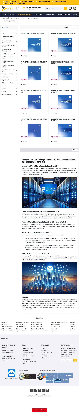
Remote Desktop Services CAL (9, 70)
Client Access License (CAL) (7, 37)
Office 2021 (4, 322)
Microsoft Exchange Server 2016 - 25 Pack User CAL (34, 120)
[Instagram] (47, 390)
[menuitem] (59, 1)
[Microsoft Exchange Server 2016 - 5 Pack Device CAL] (64, 73)
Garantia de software (28, 352)
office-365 (44, 350)
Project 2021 (54, 328)
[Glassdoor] (39, 390)
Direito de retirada (27, 359)
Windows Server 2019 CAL (22, 322)
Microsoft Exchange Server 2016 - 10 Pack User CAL (34, 91)
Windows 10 (73, 328)
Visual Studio (5, 77)
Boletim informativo (47, 352)
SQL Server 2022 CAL (21, 328)
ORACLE (4, 91)
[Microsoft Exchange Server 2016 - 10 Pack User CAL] (34, 102)
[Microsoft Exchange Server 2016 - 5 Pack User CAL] (34, 73)
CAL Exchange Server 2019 (8, 57)
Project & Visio (5, 80)
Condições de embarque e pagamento (29, 356)
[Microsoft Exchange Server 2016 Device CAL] (64, 45)
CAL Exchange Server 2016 (8, 61)
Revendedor (25, 350)
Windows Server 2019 (6, 328)
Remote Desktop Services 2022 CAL (39, 331)
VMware (72, 331)
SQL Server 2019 (20, 326)
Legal (43, 348)
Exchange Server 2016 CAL (37, 328)
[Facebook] (31, 390)
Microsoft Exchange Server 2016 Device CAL (63, 33)
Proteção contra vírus (7, 94)
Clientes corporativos (28, 348)
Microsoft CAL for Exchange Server (6, 50)
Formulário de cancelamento (29, 361)
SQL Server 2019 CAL (21, 331)
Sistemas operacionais (8, 83)
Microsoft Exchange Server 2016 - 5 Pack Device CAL (62, 62)
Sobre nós (44, 354)
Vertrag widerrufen (40, 410)
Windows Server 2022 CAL (7, 331)
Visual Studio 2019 (55, 326)
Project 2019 (54, 331)
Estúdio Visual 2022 (55, 324)
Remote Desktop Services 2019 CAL (59, 322)
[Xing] (35, 390)
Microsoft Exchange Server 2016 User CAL (32, 33)
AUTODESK (5, 88)
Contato (25, 354)
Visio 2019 (72, 324)
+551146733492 (7, 356)
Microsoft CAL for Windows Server (7, 41)
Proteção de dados (46, 356)
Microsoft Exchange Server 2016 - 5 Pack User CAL (34, 62)
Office (3, 30)
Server (3, 33)
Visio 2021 (72, 322)
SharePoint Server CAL (8, 74)
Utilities (4, 85)
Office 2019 (4, 324)
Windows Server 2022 (6, 326)
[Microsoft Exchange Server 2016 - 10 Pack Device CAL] (64, 102)
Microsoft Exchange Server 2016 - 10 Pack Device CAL (63, 91)
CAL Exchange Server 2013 (8, 66)
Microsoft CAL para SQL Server (8, 46)
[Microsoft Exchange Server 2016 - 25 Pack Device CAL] (64, 130)
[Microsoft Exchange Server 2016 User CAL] (34, 45)
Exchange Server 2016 (36, 324)
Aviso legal (44, 357)
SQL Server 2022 (20, 324)
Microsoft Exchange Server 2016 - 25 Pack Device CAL (63, 120)
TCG (24, 363)
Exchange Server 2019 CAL (37, 326)
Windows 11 (73, 326)
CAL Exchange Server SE (9, 54)
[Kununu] (43, 390)
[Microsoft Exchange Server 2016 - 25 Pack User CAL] (34, 130)
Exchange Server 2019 (36, 322)
